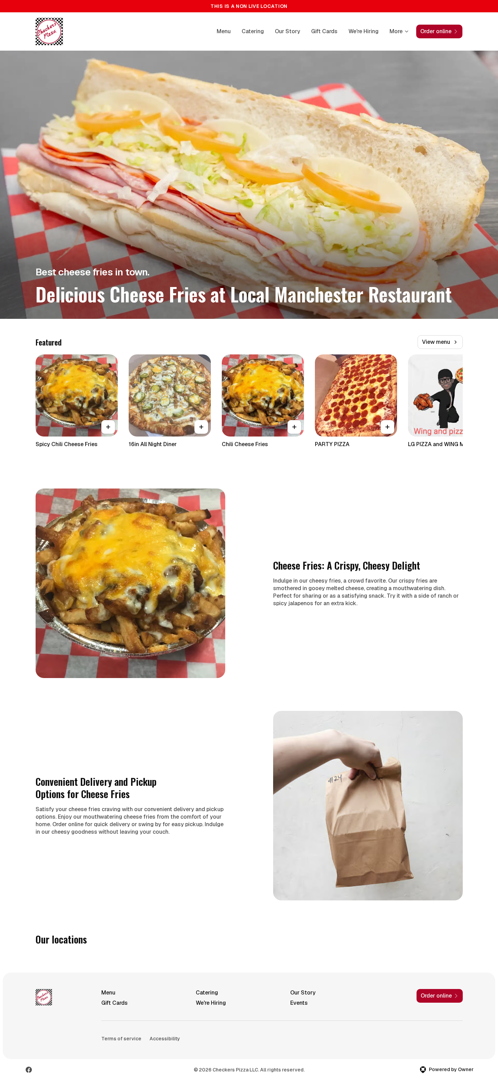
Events (299, 1002)
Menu (224, 31)
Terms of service (121, 1039)
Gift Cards (324, 31)
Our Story (287, 31)
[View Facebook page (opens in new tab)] (29, 1070)
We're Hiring (363, 31)
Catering (253, 31)
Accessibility (165, 1039)
